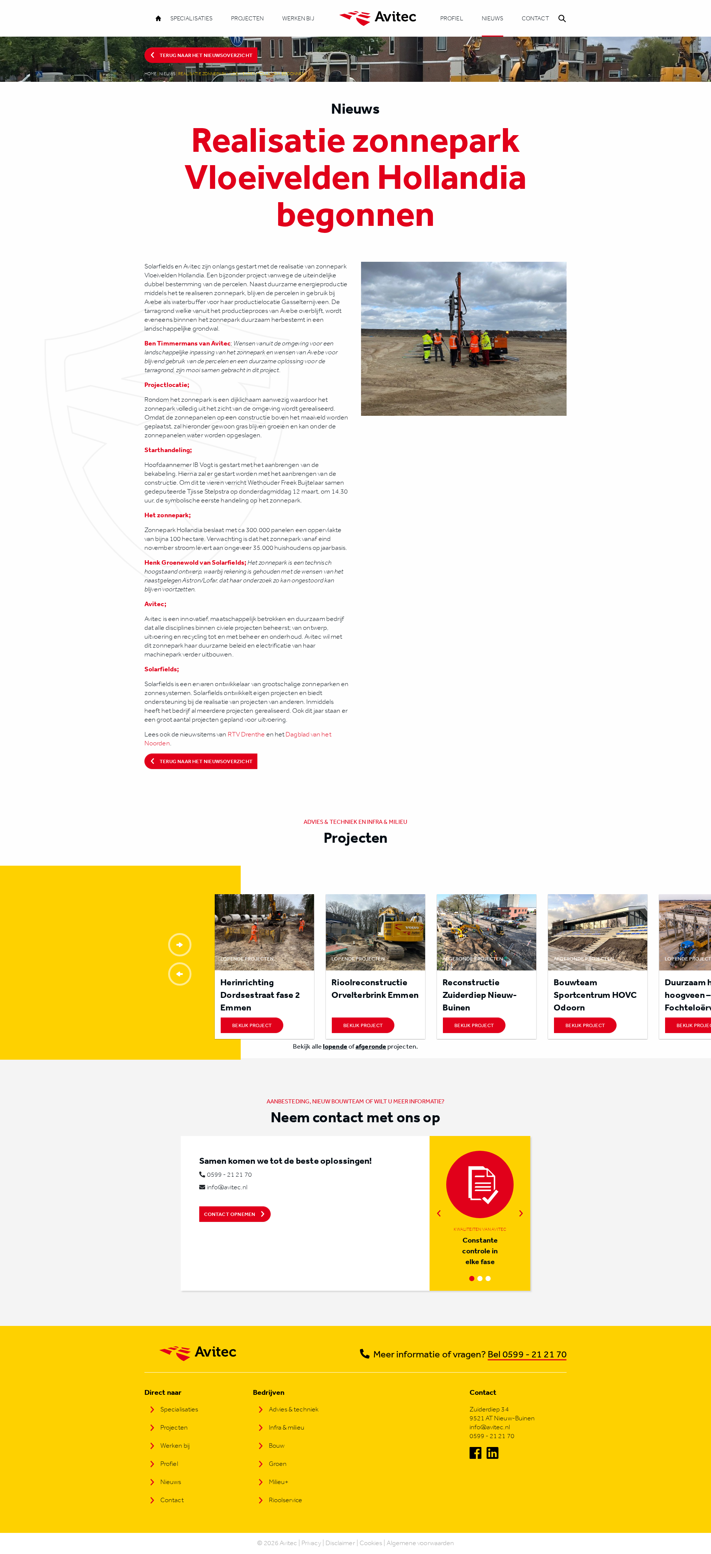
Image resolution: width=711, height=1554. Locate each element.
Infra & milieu (286, 1427)
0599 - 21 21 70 (229, 1174)
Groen (278, 1464)
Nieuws (492, 18)
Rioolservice (286, 1500)
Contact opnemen (230, 1214)
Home (150, 74)
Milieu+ (279, 1482)
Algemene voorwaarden (420, 1543)
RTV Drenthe (247, 734)
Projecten (247, 18)
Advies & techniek (294, 1409)
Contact (535, 18)
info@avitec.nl (227, 1187)
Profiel (451, 18)
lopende (335, 1046)
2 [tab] (480, 1278)
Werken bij (298, 18)
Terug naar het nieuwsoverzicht (206, 55)
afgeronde (371, 1046)
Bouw (276, 1445)
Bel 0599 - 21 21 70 (527, 1354)
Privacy (311, 1543)
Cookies (371, 1543)
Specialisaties (191, 18)
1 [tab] (471, 1278)
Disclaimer (340, 1543)
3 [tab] (488, 1278)
